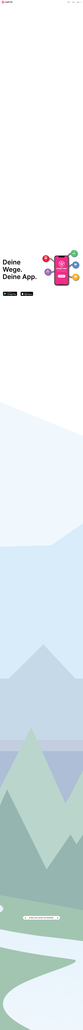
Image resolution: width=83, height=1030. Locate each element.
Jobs (73, 2)
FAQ (68, 2)
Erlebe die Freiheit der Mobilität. (41, 918)
